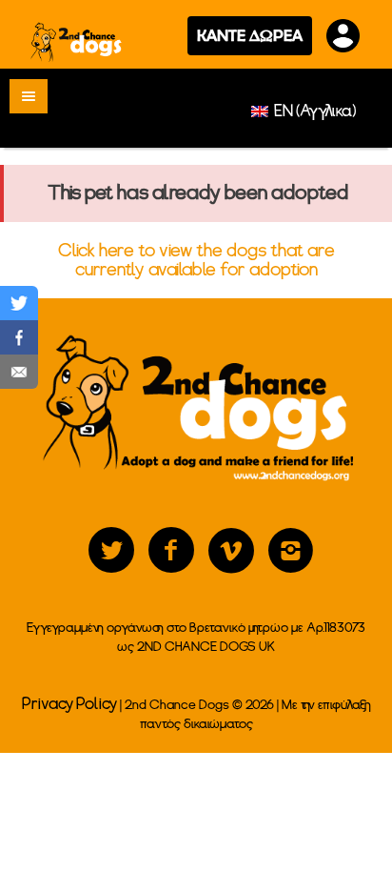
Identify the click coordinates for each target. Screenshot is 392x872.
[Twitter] (111, 551)
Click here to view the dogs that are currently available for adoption (196, 260)
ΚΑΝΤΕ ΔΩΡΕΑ (250, 35)
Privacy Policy (69, 704)
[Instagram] (291, 551)
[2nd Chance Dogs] (77, 41)
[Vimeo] (231, 551)
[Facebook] (171, 551)
